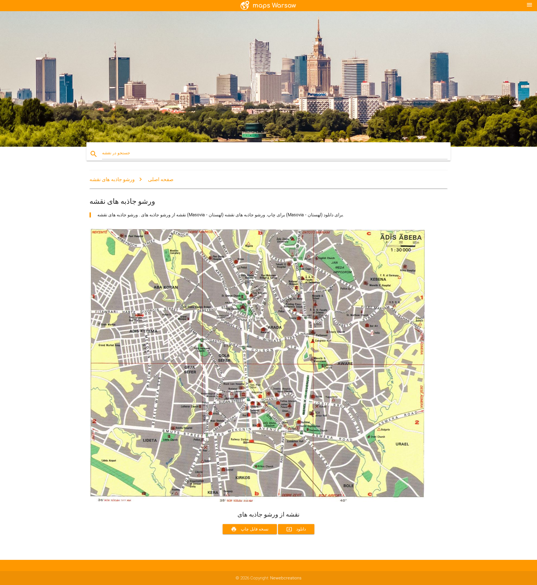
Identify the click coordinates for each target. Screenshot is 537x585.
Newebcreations (286, 578)
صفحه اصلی (160, 179)
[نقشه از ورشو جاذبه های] (257, 500)
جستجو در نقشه (116, 152)
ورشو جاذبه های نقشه (112, 179)
